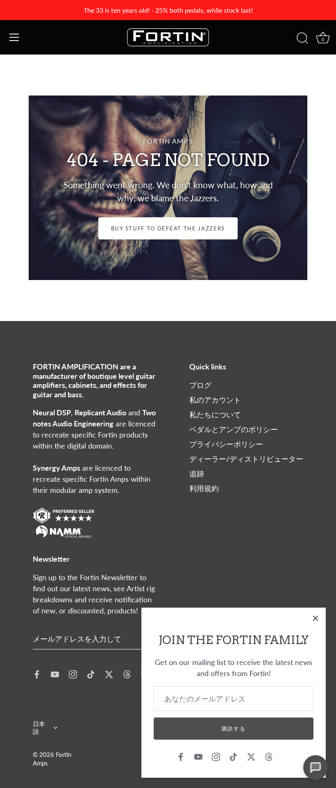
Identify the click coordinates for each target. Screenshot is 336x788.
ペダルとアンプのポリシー (233, 429)
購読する (234, 728)
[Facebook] (181, 756)
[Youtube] (198, 756)
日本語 (39, 727)
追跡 (196, 473)
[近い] (315, 618)
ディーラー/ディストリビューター (246, 458)
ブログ (200, 384)
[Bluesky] (286, 756)
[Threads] (269, 756)
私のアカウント (215, 399)
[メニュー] (14, 37)
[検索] (302, 39)
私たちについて (215, 414)
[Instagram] (216, 756)
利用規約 (204, 488)
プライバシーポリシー (226, 444)
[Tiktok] (233, 756)
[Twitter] (251, 756)
